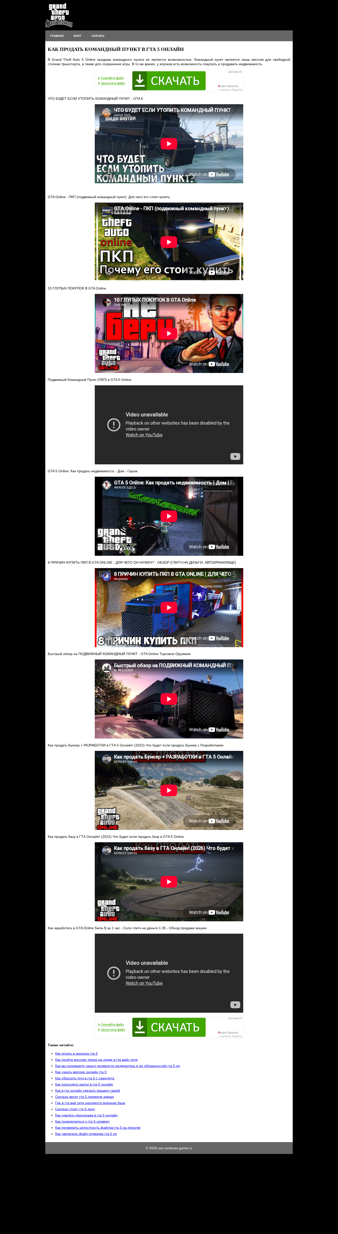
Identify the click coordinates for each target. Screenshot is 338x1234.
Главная (57, 35)
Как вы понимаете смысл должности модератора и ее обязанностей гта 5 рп (117, 1066)
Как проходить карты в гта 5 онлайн (84, 1084)
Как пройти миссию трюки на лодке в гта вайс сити (96, 1060)
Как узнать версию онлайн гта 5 (81, 1072)
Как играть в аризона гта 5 (76, 1053)
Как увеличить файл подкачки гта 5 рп (86, 1134)
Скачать (98, 35)
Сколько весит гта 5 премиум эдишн (84, 1097)
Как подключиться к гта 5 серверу (82, 1121)
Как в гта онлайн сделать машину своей (87, 1090)
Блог (77, 35)
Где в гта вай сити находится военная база (90, 1103)
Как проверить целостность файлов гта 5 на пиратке (98, 1128)
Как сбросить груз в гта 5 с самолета (84, 1078)
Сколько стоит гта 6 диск (75, 1109)
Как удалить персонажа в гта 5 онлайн (86, 1115)
